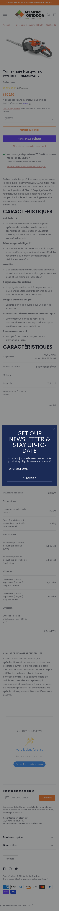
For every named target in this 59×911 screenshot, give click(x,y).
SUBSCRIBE (29, 478)
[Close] (53, 429)
